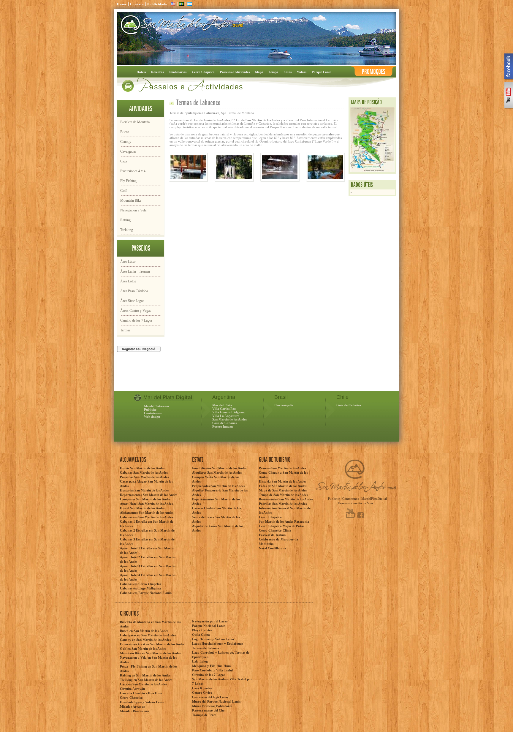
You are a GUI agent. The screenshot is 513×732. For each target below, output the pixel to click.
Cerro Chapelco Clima (275, 530)
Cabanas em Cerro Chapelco (140, 584)
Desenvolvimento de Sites (355, 503)
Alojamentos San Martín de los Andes (146, 512)
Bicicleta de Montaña (135, 122)
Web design (152, 416)
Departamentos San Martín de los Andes (148, 495)
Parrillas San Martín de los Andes (283, 503)
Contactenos (350, 498)
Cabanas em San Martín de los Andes (146, 517)
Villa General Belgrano (229, 412)
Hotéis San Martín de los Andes (142, 468)
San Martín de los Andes (229, 419)
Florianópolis (283, 405)
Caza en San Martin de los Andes (143, 684)
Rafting (125, 220)
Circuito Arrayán (132, 688)
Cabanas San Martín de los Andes (144, 472)
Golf (123, 191)
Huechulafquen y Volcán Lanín (142, 702)
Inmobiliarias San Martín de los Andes (219, 468)
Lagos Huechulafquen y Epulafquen (217, 643)
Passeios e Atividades (235, 72)
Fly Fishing (128, 181)
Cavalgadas (128, 151)
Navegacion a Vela (133, 210)
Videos (301, 72)
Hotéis (141, 72)
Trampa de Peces (204, 715)
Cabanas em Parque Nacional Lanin (146, 593)
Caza (123, 161)
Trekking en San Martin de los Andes (146, 680)
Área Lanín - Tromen (135, 271)
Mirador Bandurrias (134, 711)
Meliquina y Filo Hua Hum (211, 666)
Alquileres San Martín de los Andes (217, 472)
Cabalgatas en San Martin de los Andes (148, 635)
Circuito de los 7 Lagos (208, 674)
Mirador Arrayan (132, 706)
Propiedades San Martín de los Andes (218, 486)
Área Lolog (128, 281)
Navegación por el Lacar (210, 621)
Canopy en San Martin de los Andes (145, 639)
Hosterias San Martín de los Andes (144, 490)
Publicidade (157, 4)
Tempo (273, 72)
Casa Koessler (202, 688)
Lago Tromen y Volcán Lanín (213, 639)
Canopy (125, 142)
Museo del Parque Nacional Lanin (216, 701)
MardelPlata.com (156, 406)
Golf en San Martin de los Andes (143, 648)
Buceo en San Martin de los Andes (144, 631)
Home (122, 4)
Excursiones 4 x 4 (132, 171)
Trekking (126, 230)
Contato (137, 4)
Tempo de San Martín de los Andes (283, 495)
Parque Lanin (321, 72)
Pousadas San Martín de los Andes (144, 477)
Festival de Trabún (272, 535)
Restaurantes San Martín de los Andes (286, 499)
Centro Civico (202, 692)
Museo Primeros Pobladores (212, 706)
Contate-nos (153, 413)
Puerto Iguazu (222, 426)
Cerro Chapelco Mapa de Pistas (281, 526)
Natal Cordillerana (272, 548)
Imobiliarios (177, 72)
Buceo (124, 132)
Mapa (259, 72)
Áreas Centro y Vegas (135, 311)
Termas (125, 330)
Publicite (150, 409)
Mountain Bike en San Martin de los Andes (150, 653)
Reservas (157, 72)
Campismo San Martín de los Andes (145, 499)
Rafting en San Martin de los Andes (145, 675)
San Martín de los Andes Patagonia (284, 521)
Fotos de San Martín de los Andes (282, 486)
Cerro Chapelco (203, 72)
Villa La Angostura (226, 416)
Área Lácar (128, 262)
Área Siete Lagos (132, 301)
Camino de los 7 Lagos (136, 320)
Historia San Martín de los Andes (282, 481)
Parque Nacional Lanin (208, 625)
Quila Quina (201, 634)
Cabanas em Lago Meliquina (140, 588)
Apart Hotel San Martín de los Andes (146, 503)
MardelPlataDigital (374, 498)
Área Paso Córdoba (134, 291)
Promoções (373, 72)
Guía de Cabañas (224, 423)
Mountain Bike (130, 200)
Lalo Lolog (200, 661)
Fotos (288, 72)
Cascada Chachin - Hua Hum (141, 693)
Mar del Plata (222, 405)
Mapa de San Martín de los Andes (283, 490)
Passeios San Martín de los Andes (282, 468)
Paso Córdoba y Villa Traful (212, 670)
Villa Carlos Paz (224, 408)
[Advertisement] (186, 379)
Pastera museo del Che (208, 710)
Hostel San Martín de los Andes (142, 508)
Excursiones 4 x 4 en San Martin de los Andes (152, 644)
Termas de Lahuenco (206, 648)
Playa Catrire (202, 630)
